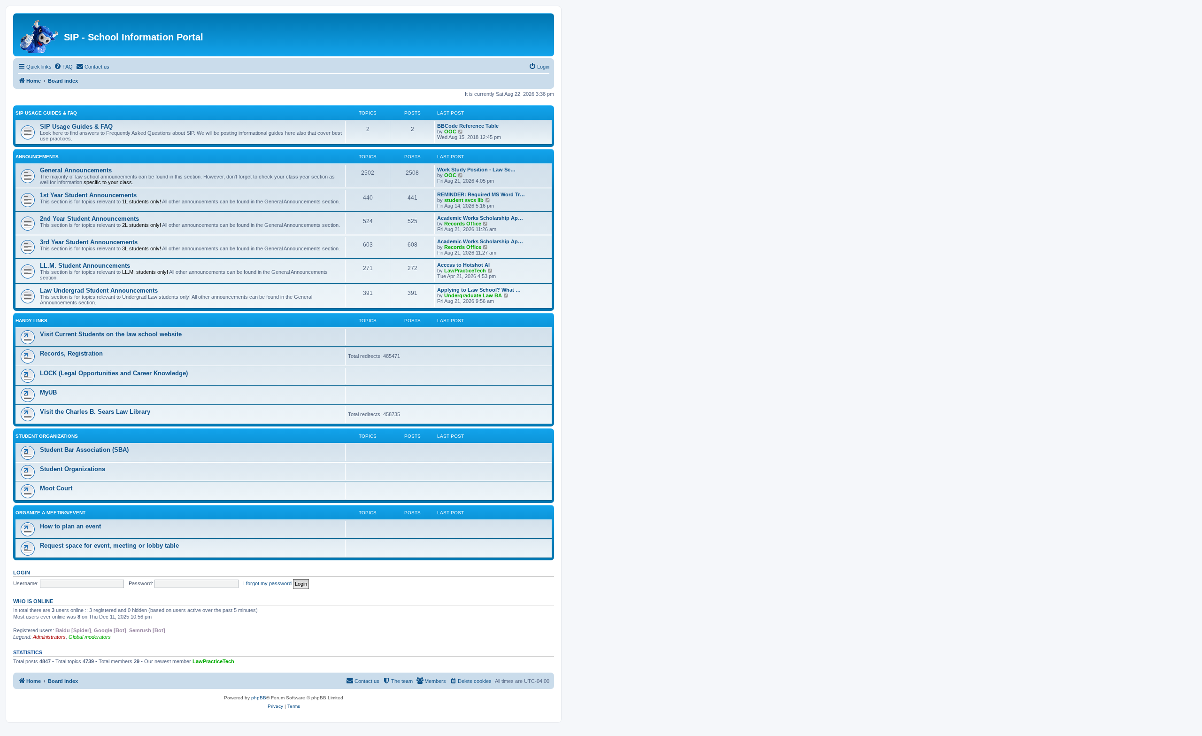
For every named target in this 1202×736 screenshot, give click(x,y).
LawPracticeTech (465, 270)
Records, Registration (71, 353)
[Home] (39, 34)
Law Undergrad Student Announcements (99, 290)
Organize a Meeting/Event (50, 512)
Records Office (462, 223)
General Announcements (76, 170)
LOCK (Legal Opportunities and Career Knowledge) (114, 373)
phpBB (258, 697)
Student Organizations (46, 436)
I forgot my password (267, 583)
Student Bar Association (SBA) (84, 449)
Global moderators (90, 637)
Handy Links (31, 320)
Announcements (37, 156)
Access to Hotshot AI (463, 265)
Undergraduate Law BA (473, 295)
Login (21, 572)
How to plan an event (70, 526)
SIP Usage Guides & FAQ (46, 113)
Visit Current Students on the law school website (111, 334)
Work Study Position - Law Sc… (476, 169)
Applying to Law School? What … (479, 290)
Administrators (49, 637)
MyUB (48, 392)
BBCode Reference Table (468, 126)
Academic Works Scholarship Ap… (480, 218)
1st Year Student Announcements (88, 195)
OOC (450, 131)
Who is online (33, 601)
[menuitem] (63, 66)
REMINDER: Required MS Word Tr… (481, 194)
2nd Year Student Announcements (89, 218)
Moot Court (56, 488)
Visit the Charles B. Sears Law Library (95, 411)
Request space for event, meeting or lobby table (109, 545)
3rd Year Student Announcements (89, 242)
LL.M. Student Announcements (85, 265)
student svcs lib (464, 200)
